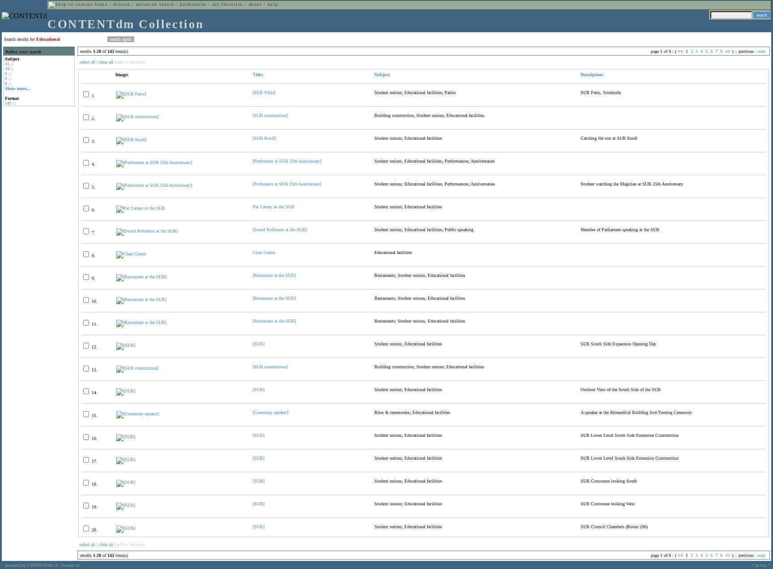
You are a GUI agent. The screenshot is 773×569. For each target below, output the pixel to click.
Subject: (382, 74)
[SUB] (258, 343)
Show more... (17, 88)
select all (87, 62)
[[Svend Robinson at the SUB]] (147, 230)
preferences (193, 4)
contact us (71, 565)
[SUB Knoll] (264, 138)
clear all (106, 62)
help (273, 4)
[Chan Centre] (131, 253)
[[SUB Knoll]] (131, 139)
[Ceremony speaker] (270, 412)
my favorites (227, 4)
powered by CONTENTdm (31, 565)
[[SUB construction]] (137, 116)
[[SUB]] (125, 345)
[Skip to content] (70, 4)
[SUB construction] (270, 115)
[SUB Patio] (264, 92)
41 (7, 63)
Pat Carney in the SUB (273, 206)
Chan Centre (264, 252)
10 (7, 68)
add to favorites (131, 62)
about (255, 4)
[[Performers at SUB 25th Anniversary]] (154, 162)
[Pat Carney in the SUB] (140, 208)
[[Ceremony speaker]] (137, 413)
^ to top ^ (761, 565)
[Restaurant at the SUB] (274, 275)
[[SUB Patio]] (131, 93)
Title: (258, 74)
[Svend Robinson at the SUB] (280, 229)
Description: (592, 74)
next (761, 51)
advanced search (155, 4)
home (101, 4)
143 (8, 103)
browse (122, 4)
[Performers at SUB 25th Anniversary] (287, 161)
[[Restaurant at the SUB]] (141, 276)
